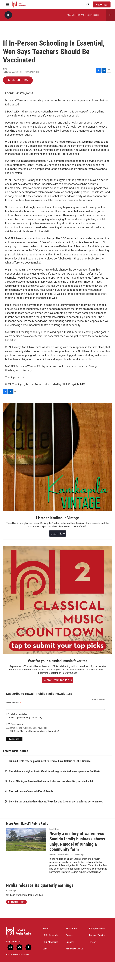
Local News (54, 829)
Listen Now (57, 533)
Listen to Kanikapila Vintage (57, 518)
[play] (8, 15)
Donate (103, 4)
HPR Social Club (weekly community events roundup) (33, 731)
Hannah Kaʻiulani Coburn (59, 854)
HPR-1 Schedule (50, 935)
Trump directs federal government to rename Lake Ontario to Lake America (49, 761)
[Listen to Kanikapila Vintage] (57, 457)
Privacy (92, 942)
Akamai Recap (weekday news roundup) (27, 728)
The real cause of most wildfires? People (31, 791)
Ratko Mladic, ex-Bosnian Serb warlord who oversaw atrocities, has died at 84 (51, 781)
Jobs (45, 949)
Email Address (13, 702)
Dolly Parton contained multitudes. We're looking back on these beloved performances (56, 801)
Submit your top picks (57, 680)
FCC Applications (97, 928)
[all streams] (110, 15)
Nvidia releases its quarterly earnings (40, 885)
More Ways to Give (74, 949)
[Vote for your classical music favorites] (57, 600)
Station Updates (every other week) (25, 717)
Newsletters (71, 928)
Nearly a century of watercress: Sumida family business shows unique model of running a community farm (77, 841)
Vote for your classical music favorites (57, 661)
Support (70, 942)
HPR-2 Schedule (50, 942)
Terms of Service (97, 935)
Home (46, 928)
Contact (69, 935)
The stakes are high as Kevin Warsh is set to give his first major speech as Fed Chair (54, 771)
